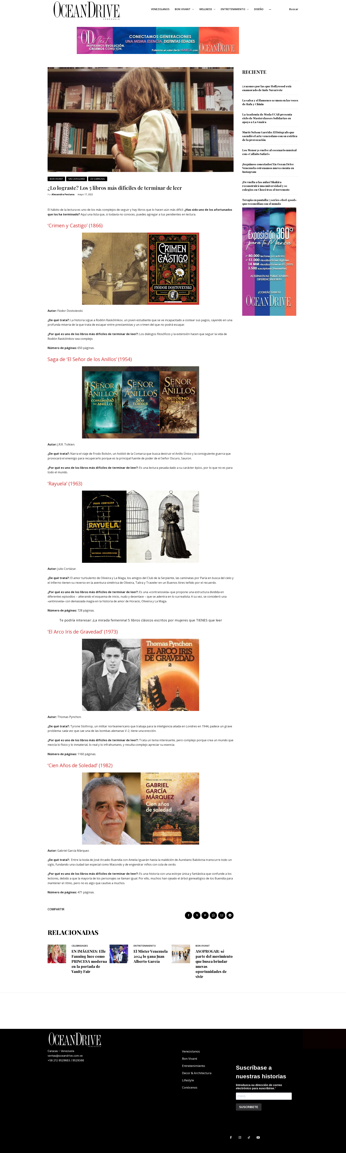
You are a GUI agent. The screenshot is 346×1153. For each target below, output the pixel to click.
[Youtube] (258, 1137)
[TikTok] (249, 1137)
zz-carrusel (97, 178)
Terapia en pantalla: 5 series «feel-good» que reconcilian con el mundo (269, 202)
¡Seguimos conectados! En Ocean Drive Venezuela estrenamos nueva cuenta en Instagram (268, 168)
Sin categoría (76, 178)
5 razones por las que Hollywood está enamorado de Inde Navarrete (266, 88)
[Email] (221, 915)
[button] (293, 9)
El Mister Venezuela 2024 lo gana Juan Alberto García (151, 956)
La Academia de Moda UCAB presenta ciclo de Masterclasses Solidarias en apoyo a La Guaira (267, 118)
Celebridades (80, 946)
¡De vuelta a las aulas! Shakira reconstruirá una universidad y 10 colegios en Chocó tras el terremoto (265, 185)
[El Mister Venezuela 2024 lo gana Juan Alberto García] (119, 954)
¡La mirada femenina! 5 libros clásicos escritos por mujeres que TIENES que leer (157, 620)
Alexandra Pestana (63, 194)
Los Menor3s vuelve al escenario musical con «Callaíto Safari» (269, 152)
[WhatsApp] (213, 915)
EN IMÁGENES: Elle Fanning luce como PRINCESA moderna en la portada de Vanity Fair (89, 961)
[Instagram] (240, 1137)
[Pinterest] (205, 915)
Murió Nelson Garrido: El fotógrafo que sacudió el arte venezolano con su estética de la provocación (269, 136)
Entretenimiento (145, 946)
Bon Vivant (56, 178)
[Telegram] (230, 915)
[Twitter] (196, 915)
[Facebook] (188, 915)
